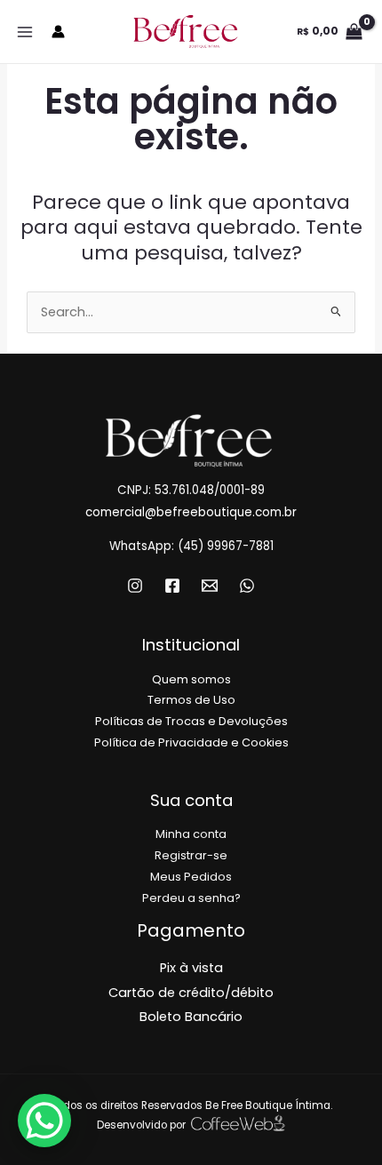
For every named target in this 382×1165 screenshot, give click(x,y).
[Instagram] (135, 586)
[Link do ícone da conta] (58, 31)
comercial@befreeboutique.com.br (191, 512)
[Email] (210, 586)
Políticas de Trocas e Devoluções (191, 721)
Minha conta (191, 834)
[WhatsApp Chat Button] (44, 1120)
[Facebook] (172, 586)
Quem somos (191, 679)
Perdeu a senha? (191, 898)
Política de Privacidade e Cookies (191, 742)
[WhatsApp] (247, 586)
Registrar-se (191, 855)
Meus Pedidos (191, 876)
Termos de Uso (191, 699)
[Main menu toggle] (25, 31)
